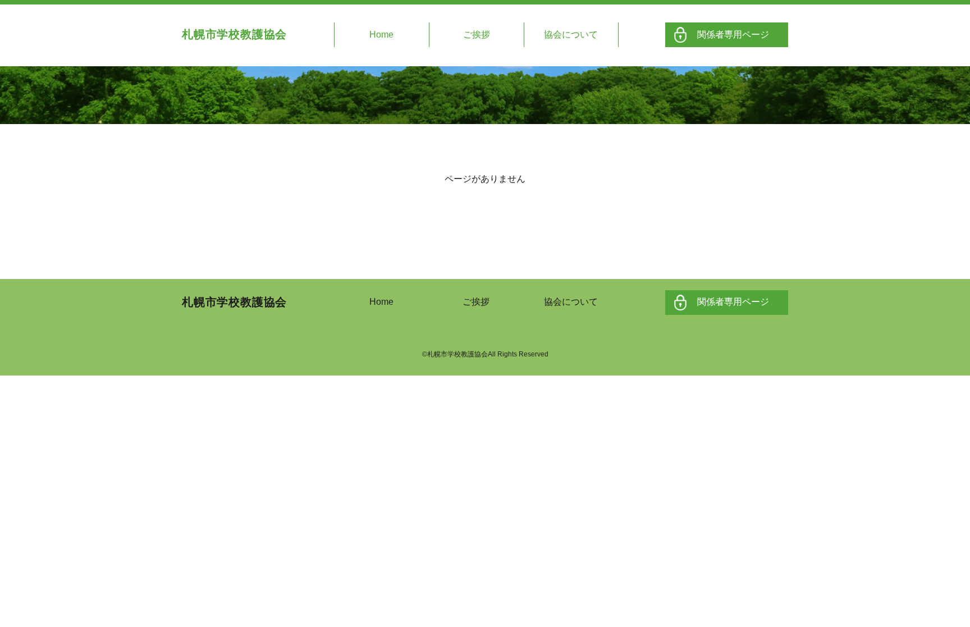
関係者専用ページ (733, 34)
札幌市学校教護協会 (234, 34)
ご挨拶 (476, 34)
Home (381, 34)
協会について (571, 34)
